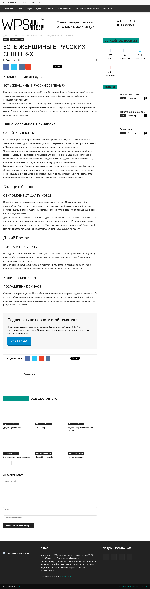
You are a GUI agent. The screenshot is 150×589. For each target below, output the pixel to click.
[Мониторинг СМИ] (110, 100)
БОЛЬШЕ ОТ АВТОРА (44, 398)
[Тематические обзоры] (110, 117)
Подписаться (109, 66)
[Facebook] (130, 2)
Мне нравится (109, 50)
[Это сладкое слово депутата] (17, 445)
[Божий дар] (50, 415)
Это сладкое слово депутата (16, 457)
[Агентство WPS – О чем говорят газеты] (23, 24)
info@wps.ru (127, 25)
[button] (143, 8)
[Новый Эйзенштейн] (50, 445)
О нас (19, 8)
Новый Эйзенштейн (44, 457)
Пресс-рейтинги (65, 8)
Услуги (29, 8)
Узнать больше (19, 341)
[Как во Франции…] (82, 445)
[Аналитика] (110, 135)
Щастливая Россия (17, 40)
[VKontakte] (140, 2)
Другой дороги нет (12, 428)
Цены (38, 8)
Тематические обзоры (132, 111)
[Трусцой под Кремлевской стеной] (82, 415)
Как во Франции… (76, 457)
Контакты (107, 8)
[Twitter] (135, 2)
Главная (9, 8)
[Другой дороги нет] (17, 415)
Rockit (20, 586)
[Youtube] (144, 2)
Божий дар (40, 428)
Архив (6, 40)
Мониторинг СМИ (129, 94)
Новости (49, 8)
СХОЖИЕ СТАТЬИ (16, 398)
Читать (124, 49)
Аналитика (126, 129)
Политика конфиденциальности (133, 586)
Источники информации (87, 8)
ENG (39, 2)
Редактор (10, 60)
